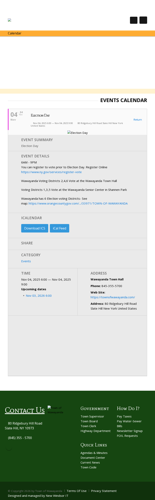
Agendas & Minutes (94, 453)
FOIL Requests (127, 436)
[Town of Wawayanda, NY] (23, 20)
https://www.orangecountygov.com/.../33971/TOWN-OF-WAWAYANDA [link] (78, 203)
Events (26, 261)
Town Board (89, 421)
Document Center (93, 458)
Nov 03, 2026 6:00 (39, 295)
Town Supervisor (92, 416)
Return (137, 119)
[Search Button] (133, 20)
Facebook (9, 447)
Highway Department (96, 431)
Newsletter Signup (130, 431)
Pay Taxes (124, 416)
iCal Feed (59, 228)
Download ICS (34, 228)
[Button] (143, 20)
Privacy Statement (104, 491)
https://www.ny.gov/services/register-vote (51, 172)
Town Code (88, 467)
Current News (90, 462)
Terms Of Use (77, 491)
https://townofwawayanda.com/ (113, 297)
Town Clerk (88, 426)
